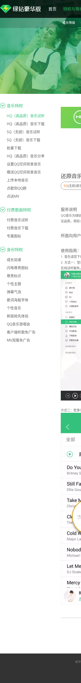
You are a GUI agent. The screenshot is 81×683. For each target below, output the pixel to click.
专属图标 (14, 236)
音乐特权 (15, 105)
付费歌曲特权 (19, 210)
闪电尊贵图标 (17, 267)
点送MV (13, 196)
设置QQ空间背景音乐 (24, 164)
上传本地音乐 (17, 180)
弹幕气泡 (14, 291)
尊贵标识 (14, 275)
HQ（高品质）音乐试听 (26, 115)
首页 (52, 9)
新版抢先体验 (17, 316)
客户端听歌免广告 (21, 332)
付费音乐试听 (17, 219)
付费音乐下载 (17, 228)
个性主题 (14, 283)
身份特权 (15, 249)
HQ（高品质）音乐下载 (26, 123)
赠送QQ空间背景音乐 (24, 172)
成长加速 (14, 259)
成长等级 (69, 22)
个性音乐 (14, 308)
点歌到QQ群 (17, 188)
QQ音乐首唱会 (18, 324)
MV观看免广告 (18, 340)
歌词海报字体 (17, 299)
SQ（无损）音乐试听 (23, 131)
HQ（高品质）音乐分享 (26, 156)
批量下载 (14, 147)
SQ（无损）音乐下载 (23, 139)
